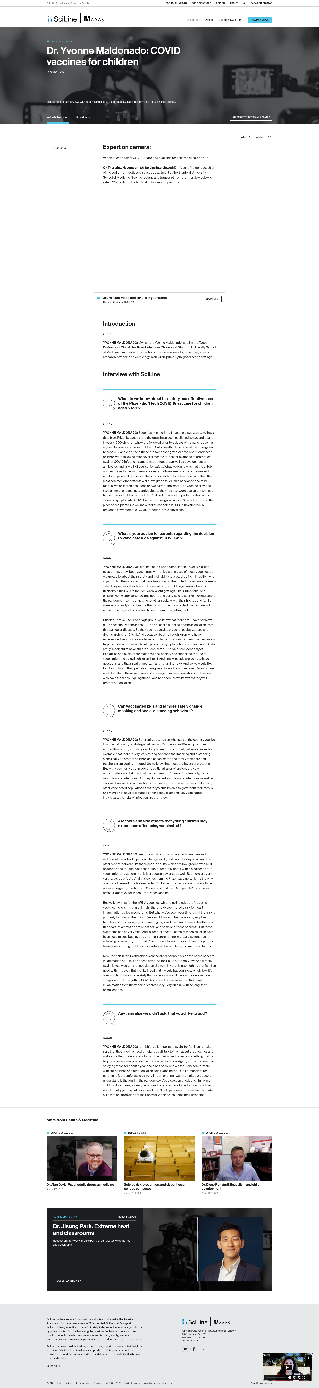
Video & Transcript (58, 117)
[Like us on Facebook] (193, 1349)
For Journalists (176, 3)
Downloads (83, 117)
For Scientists (201, 3)
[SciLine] (75, 18)
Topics (220, 3)
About (234, 3)
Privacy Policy (64, 1383)
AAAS (50, 1383)
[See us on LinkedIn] (202, 1349)
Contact (97, 1383)
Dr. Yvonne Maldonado (190, 167)
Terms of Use (82, 1383)
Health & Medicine (82, 1120)
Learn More (53, 1365)
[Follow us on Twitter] (185, 1349)
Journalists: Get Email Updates (251, 117)
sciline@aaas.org (190, 1340)
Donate (209, 19)
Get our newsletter (230, 19)
